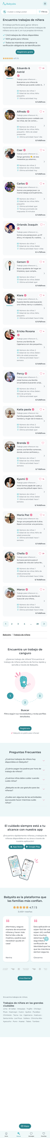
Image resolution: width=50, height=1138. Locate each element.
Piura (5, 1012)
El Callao (12, 1009)
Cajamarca (28, 1015)
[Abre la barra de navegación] (45, 3)
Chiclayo (37, 1009)
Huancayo (13, 1012)
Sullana (26, 1018)
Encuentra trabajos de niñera (15, 997)
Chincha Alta (36, 1018)
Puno (15, 1021)
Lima (5, 1009)
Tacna (15, 1015)
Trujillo (29, 1009)
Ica (21, 1015)
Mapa (26, 1126)
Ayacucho (7, 1021)
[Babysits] (9, 3)
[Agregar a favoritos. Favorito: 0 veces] (42, 443)
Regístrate (25, 728)
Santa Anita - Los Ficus (12, 1018)
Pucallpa (36, 1012)
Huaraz (21, 1021)
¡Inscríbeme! (25, 978)
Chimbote (7, 1015)
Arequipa (21, 1009)
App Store (17, 847)
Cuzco (21, 1012)
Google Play (34, 847)
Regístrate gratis (25, 52)
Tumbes (35, 1021)
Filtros (44, 12)
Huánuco (37, 1015)
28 (37, 624)
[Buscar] (5, 12)
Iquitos (28, 1012)
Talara (28, 1021)
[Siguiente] (44, 624)
